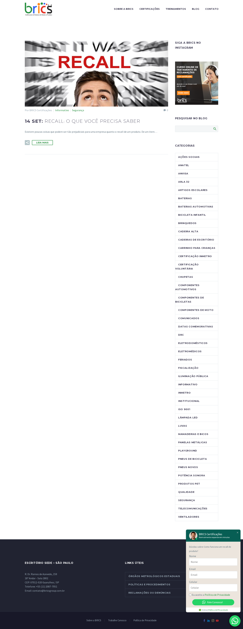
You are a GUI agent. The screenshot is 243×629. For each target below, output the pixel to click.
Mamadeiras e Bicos (193, 434)
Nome (192, 556)
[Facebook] (204, 620)
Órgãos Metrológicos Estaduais (154, 576)
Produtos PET (189, 483)
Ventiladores (188, 516)
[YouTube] (217, 620)
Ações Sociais (189, 157)
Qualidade (186, 492)
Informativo (62, 110)
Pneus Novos (188, 467)
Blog (195, 8)
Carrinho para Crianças (196, 248)
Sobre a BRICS (123, 8)
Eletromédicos (190, 351)
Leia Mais (42, 142)
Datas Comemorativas (195, 326)
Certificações (149, 8)
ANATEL (183, 165)
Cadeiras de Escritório (196, 239)
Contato (212, 8)
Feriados (185, 359)
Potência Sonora (191, 475)
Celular (193, 582)
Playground (187, 450)
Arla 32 (183, 181)
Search (214, 129)
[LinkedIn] (208, 620)
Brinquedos (187, 223)
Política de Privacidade (145, 620)
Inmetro (184, 392)
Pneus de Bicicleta (192, 458)
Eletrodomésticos (193, 343)
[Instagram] (213, 620)
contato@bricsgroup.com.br (48, 590)
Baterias (185, 198)
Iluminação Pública (193, 376)
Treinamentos (176, 8)
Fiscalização (188, 367)
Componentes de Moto (195, 310)
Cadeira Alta (188, 231)
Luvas (182, 425)
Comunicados (188, 318)
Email (192, 569)
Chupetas (185, 276)
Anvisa (183, 173)
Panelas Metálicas (192, 442)
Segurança (78, 110)
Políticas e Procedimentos (149, 584)
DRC (181, 334)
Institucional (189, 401)
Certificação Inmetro (195, 256)
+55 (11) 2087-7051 (46, 586)
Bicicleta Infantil (192, 214)
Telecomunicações (192, 508)
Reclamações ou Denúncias (149, 592)
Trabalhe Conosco (117, 620)
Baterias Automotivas (195, 206)
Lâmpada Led (188, 417)
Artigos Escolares (193, 190)
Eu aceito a (211, 594)
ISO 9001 (184, 409)
